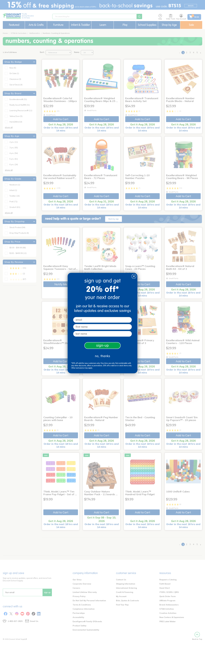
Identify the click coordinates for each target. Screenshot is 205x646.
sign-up (102, 345)
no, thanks (102, 356)
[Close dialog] (134, 276)
